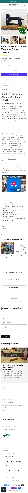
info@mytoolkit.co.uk (12, 453)
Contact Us (6, 423)
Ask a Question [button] (14, 287)
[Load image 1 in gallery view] (5, 40)
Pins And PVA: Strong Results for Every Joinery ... (13, 366)
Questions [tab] (14, 292)
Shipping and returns (8, 402)
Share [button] (4, 234)
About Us (5, 392)
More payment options (14, 78)
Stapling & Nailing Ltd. (15, 490)
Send (5, 336)
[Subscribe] (22, 465)
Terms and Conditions (8, 399)
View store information (8, 85)
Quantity (3, 62)
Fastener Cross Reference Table (11, 426)
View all (25, 344)
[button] (2, 4)
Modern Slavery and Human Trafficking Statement (13, 406)
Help (4, 410)
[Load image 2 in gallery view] (14, 40)
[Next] (25, 253)
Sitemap (5, 414)
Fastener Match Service (9, 429)
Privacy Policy (6, 396)
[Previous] (2, 253)
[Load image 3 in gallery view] (22, 40)
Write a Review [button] (14, 284)
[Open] (3, 489)
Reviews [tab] (5, 292)
